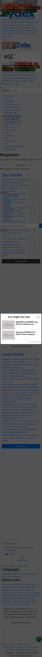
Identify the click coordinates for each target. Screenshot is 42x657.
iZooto (38, 342)
